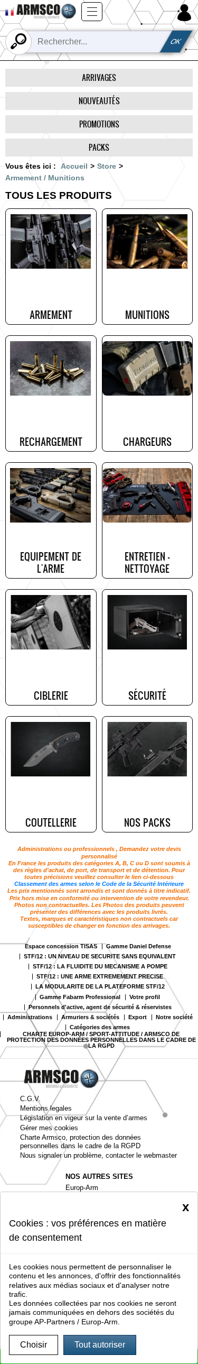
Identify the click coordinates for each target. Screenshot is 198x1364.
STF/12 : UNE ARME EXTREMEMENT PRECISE (99, 976)
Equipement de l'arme (50, 562)
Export (137, 1017)
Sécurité (147, 695)
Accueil (74, 166)
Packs (99, 147)
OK (176, 41)
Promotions (99, 124)
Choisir (33, 1344)
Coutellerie (51, 822)
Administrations (29, 1017)
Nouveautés (99, 100)
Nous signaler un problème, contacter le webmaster (98, 1155)
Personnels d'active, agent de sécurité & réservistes (100, 1007)
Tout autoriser (99, 1344)
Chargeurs (147, 441)
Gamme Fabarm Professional (80, 997)
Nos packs (147, 822)
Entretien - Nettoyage (147, 562)
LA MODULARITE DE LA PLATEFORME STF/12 (100, 987)
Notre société (174, 1017)
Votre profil (144, 997)
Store (106, 166)
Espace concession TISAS (61, 946)
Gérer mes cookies (49, 1128)
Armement (51, 315)
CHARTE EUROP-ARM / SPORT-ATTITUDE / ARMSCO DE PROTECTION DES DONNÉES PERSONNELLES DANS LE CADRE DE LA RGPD (101, 1040)
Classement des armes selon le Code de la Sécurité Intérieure (99, 884)
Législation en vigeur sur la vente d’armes (83, 1118)
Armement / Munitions (44, 177)
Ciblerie (51, 695)
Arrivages (99, 77)
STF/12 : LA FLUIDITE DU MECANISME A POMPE (100, 966)
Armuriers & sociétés (90, 1017)
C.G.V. (30, 1099)
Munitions (147, 315)
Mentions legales (46, 1108)
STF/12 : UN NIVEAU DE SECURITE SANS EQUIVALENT (100, 956)
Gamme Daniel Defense (138, 946)
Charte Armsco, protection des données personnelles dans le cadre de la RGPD (80, 1141)
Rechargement (51, 441)
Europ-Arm (81, 1188)
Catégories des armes (100, 1027)
